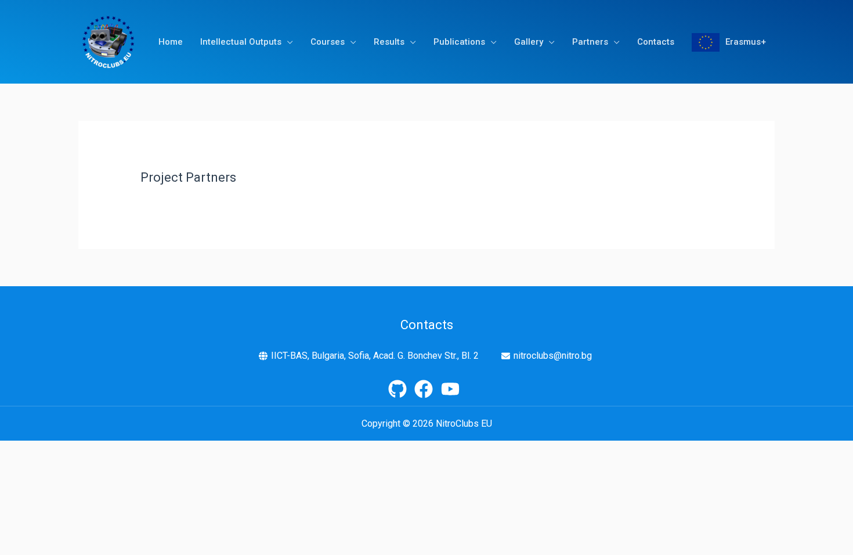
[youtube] (453, 389)
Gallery (528, 42)
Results (389, 42)
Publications (459, 42)
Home (170, 42)
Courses (327, 42)
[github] (400, 389)
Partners (590, 42)
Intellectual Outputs (240, 42)
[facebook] (426, 389)
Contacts (655, 42)
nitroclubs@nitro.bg (553, 355)
